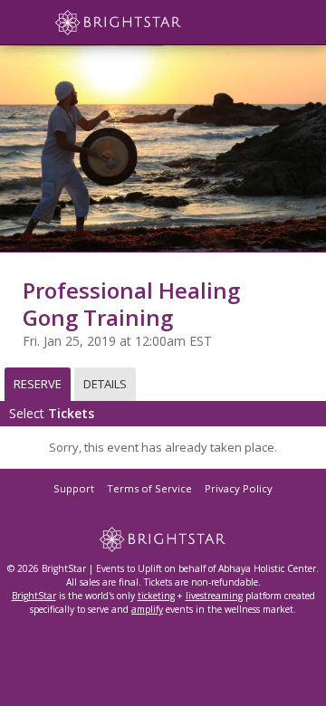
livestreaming (214, 595)
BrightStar (34, 595)
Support (73, 488)
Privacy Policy (239, 488)
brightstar (144, 22)
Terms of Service (149, 488)
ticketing (156, 595)
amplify (147, 609)
